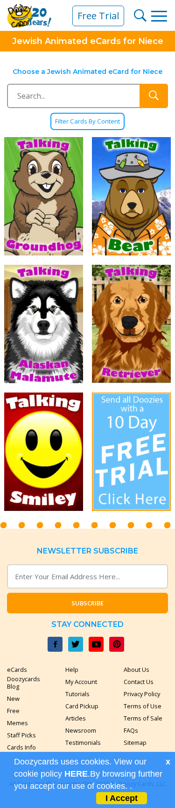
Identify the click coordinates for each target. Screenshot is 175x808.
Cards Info (21, 747)
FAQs (131, 730)
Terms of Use (142, 706)
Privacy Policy (142, 694)
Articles (75, 718)
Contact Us (139, 681)
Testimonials (83, 742)
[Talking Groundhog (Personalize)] (44, 196)
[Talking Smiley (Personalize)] (44, 452)
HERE (76, 774)
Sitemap (135, 742)
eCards (17, 669)
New (13, 698)
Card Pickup (81, 706)
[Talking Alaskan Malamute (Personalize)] (44, 324)
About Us (136, 669)
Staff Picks (21, 735)
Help (71, 669)
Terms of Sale (143, 718)
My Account (81, 681)
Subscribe (87, 603)
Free (13, 710)
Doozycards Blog (23, 682)
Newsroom (80, 730)
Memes (17, 723)
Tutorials (77, 694)
